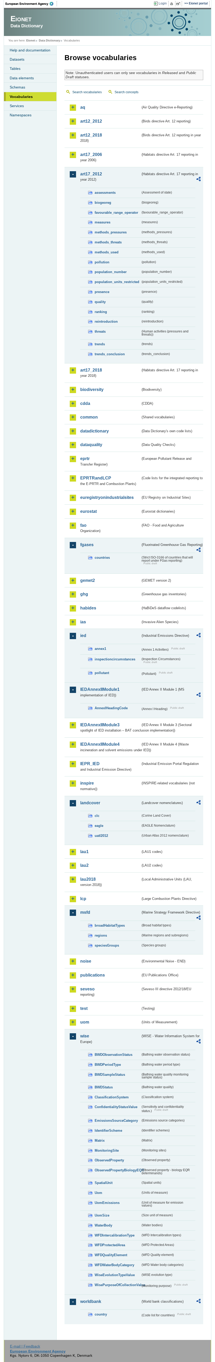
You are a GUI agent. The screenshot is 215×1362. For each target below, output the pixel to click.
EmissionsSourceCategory (116, 1121)
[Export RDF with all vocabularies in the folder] (198, 180)
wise (84, 1036)
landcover (90, 803)
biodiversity (92, 389)
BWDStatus (104, 1087)
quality (100, 302)
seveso (87, 989)
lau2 (84, 865)
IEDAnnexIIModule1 (100, 689)
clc (97, 816)
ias (83, 622)
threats (100, 331)
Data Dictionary (49, 40)
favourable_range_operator (116, 213)
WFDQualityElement (111, 1255)
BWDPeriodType (108, 1065)
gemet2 (87, 580)
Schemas (17, 87)
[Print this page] (172, 3)
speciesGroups (107, 945)
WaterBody (103, 1225)
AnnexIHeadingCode (111, 708)
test (84, 1008)
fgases (87, 544)
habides (88, 608)
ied (83, 635)
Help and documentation (30, 50)
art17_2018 (91, 370)
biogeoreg (103, 203)
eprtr (85, 458)
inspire (87, 783)
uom (84, 1022)
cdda (85, 403)
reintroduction (106, 321)
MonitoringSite (107, 1150)
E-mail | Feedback (25, 1346)
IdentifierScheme (108, 1131)
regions (101, 935)
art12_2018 (91, 135)
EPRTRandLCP (95, 478)
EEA (31, 3)
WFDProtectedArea (110, 1245)
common (89, 417)
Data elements (22, 78)
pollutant (102, 673)
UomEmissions (107, 1203)
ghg (84, 594)
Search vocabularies (87, 92)
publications (92, 975)
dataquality (91, 444)
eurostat (88, 511)
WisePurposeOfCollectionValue (118, 1285)
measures (102, 222)
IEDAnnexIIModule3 (100, 725)
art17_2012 (91, 174)
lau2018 (88, 879)
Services (17, 106)
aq (82, 107)
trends (100, 344)
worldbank (90, 1301)
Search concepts (126, 92)
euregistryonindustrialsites (107, 497)
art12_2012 (91, 121)
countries (102, 558)
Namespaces (20, 115)
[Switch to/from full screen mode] (179, 3)
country (101, 1314)
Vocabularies (21, 97)
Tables (15, 68)
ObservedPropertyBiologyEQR (118, 1170)
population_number (111, 272)
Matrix (100, 1140)
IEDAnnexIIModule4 (100, 744)
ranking (101, 312)
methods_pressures (111, 232)
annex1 (100, 649)
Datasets (17, 59)
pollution (102, 262)
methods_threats (108, 242)
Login (163, 3)
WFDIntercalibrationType (115, 1235)
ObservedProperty (109, 1160)
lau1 (84, 851)
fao (83, 525)
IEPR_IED (90, 763)
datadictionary (94, 431)
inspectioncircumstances (115, 659)
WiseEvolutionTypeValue (115, 1275)
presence (102, 292)
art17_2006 (91, 154)
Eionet (30, 40)
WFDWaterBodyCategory (114, 1265)
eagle (99, 826)
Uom (98, 1193)
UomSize (102, 1215)
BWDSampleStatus (110, 1075)
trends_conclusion (110, 354)
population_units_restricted (117, 282)
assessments (105, 193)
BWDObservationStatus (113, 1055)
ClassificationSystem (112, 1097)
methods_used (107, 252)
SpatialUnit (103, 1183)
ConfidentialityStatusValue (116, 1107)
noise (85, 961)
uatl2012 (101, 836)
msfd (85, 912)
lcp (83, 898)
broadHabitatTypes (110, 925)
